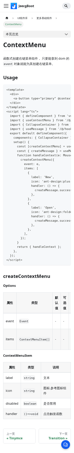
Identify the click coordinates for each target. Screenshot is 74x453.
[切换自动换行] (58, 89)
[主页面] (7, 18)
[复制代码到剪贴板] (66, 89)
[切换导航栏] (6, 6)
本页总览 (12, 34)
